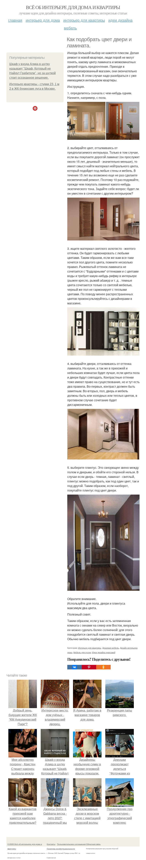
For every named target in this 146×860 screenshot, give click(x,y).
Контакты (51, 844)
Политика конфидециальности (61, 848)
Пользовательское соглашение (71, 844)
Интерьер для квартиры (84, 20)
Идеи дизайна (120, 20)
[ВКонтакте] (74, 667)
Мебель (70, 28)
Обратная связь (93, 844)
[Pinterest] (89, 667)
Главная (15, 20)
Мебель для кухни (82, 652)
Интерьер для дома (43, 20)
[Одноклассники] (103, 667)
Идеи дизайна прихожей (103, 652)
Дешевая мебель (110, 647)
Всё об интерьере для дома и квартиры (73, 7)
